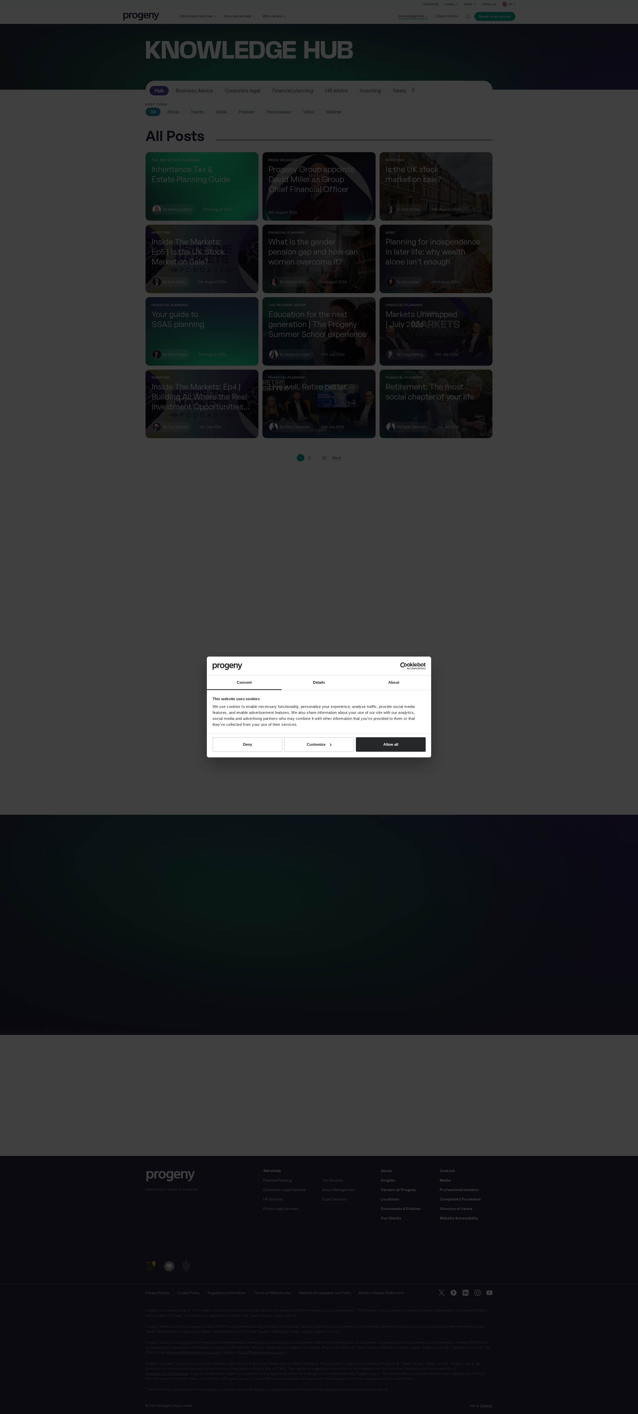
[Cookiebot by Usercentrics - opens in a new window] (404, 666)
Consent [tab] (244, 682)
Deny (247, 744)
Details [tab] (319, 682)
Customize (316, 744)
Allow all (390, 744)
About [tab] (393, 682)
